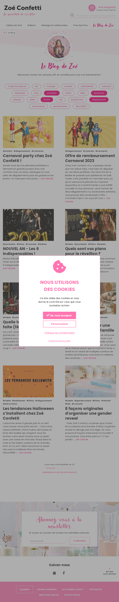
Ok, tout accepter (61, 315)
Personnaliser (59, 324)
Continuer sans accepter (59, 341)
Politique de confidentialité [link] (60, 333)
